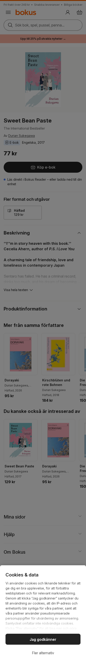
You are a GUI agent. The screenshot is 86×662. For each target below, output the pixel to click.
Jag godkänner (43, 639)
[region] (43, 613)
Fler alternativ (43, 653)
